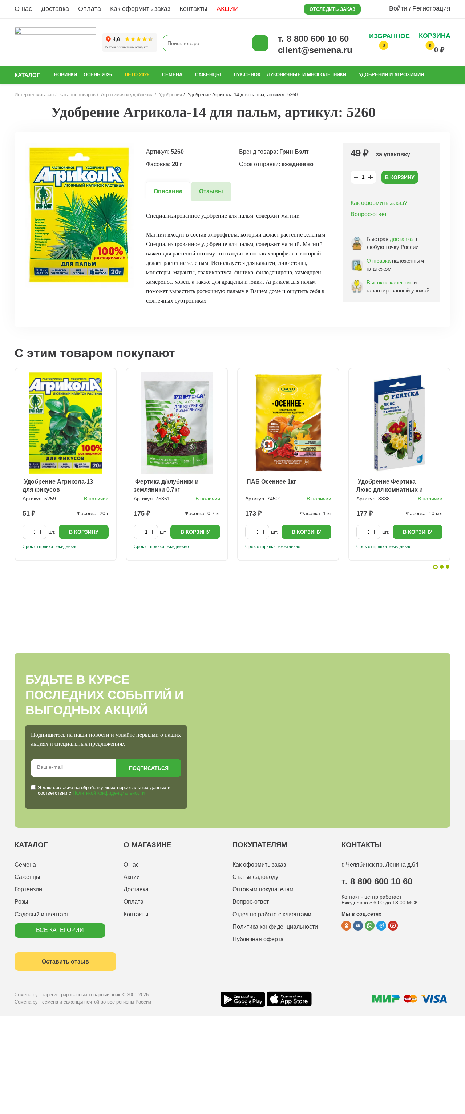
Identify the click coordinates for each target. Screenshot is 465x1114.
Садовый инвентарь (42, 914)
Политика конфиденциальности (275, 927)
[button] (435, 567)
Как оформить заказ (140, 8)
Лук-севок (247, 74)
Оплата (89, 8)
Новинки (65, 74)
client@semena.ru (315, 50)
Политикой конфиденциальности (109, 793)
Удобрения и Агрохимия (391, 74)
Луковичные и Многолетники (306, 74)
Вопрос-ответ (369, 214)
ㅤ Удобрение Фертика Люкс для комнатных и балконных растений (389, 486)
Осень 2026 (98, 74)
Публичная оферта (258, 939)
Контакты (193, 8)
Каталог (27, 75)
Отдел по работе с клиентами (271, 914)
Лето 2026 (137, 74)
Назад (31, 112)
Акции (132, 877)
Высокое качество (389, 282)
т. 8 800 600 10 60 (313, 39)
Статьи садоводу (255, 877)
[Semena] (55, 43)
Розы (21, 902)
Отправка (379, 261)
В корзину (400, 177)
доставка (401, 239)
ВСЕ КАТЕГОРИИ (60, 930)
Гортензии (28, 889)
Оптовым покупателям (263, 889)
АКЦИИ (228, 8)
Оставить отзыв (65, 961)
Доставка (55, 8)
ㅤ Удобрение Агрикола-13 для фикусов (58, 486)
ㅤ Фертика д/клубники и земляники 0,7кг (166, 486)
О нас (23, 8)
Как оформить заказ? (379, 203)
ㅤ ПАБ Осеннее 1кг (270, 482)
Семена (172, 74)
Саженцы (208, 74)
